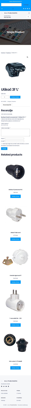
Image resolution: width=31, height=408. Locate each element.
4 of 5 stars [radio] (6, 125)
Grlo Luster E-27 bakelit (15, 361)
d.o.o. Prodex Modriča (10, 13)
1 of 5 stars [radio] (1, 125)
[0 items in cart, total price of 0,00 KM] (28, 17)
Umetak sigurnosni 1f (15, 275)
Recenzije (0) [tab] (7, 105)
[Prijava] (13, 8)
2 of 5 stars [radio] (3, 125)
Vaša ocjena (5, 123)
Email (3, 141)
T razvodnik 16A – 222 (15, 318)
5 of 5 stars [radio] (7, 125)
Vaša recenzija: (5, 128)
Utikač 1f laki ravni (15, 232)
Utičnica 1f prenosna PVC (15, 189)
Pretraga (26, 4)
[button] (27, 57)
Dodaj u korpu (15, 97)
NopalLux (8, 53)
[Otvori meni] (2, 9)
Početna (3, 53)
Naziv (3, 138)
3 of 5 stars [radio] (4, 125)
